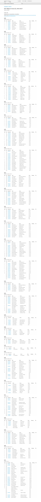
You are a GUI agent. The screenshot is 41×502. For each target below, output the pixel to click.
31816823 (9, 210)
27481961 (9, 321)
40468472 (9, 41)
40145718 (9, 118)
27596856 (10, 355)
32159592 (9, 385)
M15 (31, 15)
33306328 (9, 298)
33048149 (9, 443)
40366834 (9, 63)
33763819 (9, 245)
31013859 (9, 438)
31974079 (9, 218)
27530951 (9, 415)
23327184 (8, 478)
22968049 (8, 496)
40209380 (9, 92)
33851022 (9, 287)
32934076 (9, 436)
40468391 (9, 323)
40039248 (9, 105)
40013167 (9, 324)
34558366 (9, 76)
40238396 (9, 141)
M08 (9, 15)
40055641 (9, 246)
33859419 (9, 180)
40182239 (9, 37)
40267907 (9, 165)
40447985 (9, 42)
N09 (13, 15)
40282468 (9, 54)
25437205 (8, 484)
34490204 (9, 211)
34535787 (9, 236)
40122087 (9, 252)
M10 (19, 15)
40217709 (9, 65)
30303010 (9, 450)
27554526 (9, 409)
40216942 (9, 95)
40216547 (9, 163)
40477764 (9, 110)
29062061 (8, 472)
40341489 (9, 35)
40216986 (9, 251)
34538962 (9, 124)
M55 (34, 15)
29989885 (9, 390)
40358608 (9, 145)
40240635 (9, 121)
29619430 (8, 468)
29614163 (9, 455)
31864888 (9, 433)
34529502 (9, 235)
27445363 (9, 408)
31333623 (9, 392)
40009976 (9, 334)
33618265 (9, 275)
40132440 (9, 201)
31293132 (9, 277)
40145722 (9, 194)
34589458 (9, 177)
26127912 (9, 402)
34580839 (9, 99)
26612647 (9, 398)
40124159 (9, 134)
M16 (30, 15)
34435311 (9, 322)
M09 (12, 15)
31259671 (9, 312)
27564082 (8, 480)
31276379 (9, 361)
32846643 (9, 176)
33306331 (9, 268)
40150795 (9, 164)
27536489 (9, 407)
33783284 (9, 227)
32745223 (9, 362)
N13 (27, 15)
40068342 (9, 263)
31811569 (9, 437)
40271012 (9, 66)
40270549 (9, 153)
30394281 (9, 288)
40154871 (9, 340)
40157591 (9, 333)
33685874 (9, 297)
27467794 (9, 421)
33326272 (9, 269)
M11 (17, 15)
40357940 (9, 36)
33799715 (9, 139)
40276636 (9, 23)
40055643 (9, 303)
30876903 (9, 369)
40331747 (9, 425)
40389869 (9, 94)
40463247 (9, 29)
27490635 (8, 492)
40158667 (9, 88)
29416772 (9, 456)
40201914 (9, 159)
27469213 (8, 467)
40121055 (9, 111)
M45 (32, 15)
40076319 (9, 200)
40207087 (9, 106)
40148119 (9, 89)
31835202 (9, 212)
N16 (25, 15)
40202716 (9, 151)
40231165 (9, 135)
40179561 (9, 48)
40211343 (9, 122)
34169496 (9, 378)
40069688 (9, 204)
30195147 (9, 449)
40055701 (9, 305)
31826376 (9, 439)
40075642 (9, 300)
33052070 (9, 229)
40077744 (9, 253)
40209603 (9, 199)
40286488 (9, 157)
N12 (16, 15)
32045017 (9, 271)
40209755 (9, 133)
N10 (21, 15)
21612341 (8, 497)
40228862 (9, 311)
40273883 (9, 93)
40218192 (9, 87)
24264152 (8, 473)
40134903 (9, 77)
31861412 (9, 289)
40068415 (9, 270)
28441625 (9, 403)
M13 (23, 15)
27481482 (9, 414)
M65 (35, 15)
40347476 (9, 140)
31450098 (9, 375)
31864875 (9, 286)
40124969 (8, 465)
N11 (18, 15)
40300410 (9, 123)
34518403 (9, 193)
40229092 (9, 64)
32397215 (9, 276)
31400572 (9, 374)
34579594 (9, 233)
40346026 (9, 52)
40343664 (9, 60)
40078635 (9, 158)
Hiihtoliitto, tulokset (7, 6)
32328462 (9, 299)
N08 (10, 15)
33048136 (9, 457)
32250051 (9, 368)
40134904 (9, 247)
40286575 (9, 24)
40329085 (9, 198)
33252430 (9, 181)
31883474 (9, 310)
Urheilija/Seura (12, 3)
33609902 (9, 264)
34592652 (9, 265)
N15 (28, 15)
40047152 (9, 183)
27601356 (10, 349)
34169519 (9, 217)
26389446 (8, 479)
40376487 (9, 142)
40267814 (9, 25)
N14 (26, 15)
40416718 (9, 53)
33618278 (9, 234)
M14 (22, 15)
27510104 (8, 485)
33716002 (9, 454)
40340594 (9, 169)
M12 (14, 15)
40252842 (9, 366)
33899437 (9, 192)
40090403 (9, 216)
